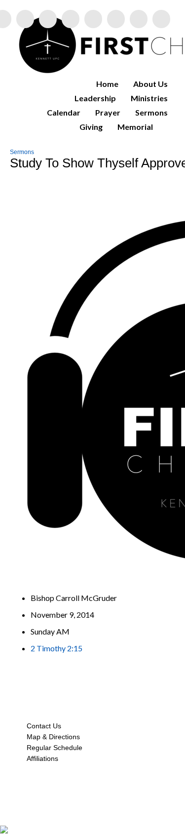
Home (107, 83)
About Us (150, 83)
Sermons (151, 112)
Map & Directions (51, 737)
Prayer (107, 112)
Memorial (135, 126)
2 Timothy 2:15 (56, 648)
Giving (91, 126)
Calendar (63, 112)
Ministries (149, 98)
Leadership (95, 98)
